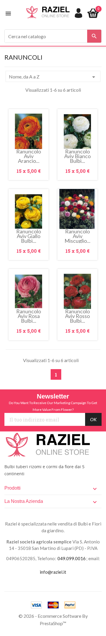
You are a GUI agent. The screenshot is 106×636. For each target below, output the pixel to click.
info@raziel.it (53, 572)
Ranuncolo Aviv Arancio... (28, 156)
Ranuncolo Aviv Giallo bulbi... (28, 236)
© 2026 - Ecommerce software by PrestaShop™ (53, 619)
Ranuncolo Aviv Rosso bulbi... (77, 316)
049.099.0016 (71, 558)
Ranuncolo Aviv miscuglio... (77, 236)
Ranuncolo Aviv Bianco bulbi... (77, 156)
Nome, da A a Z (53, 77)
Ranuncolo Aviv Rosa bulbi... (28, 316)
